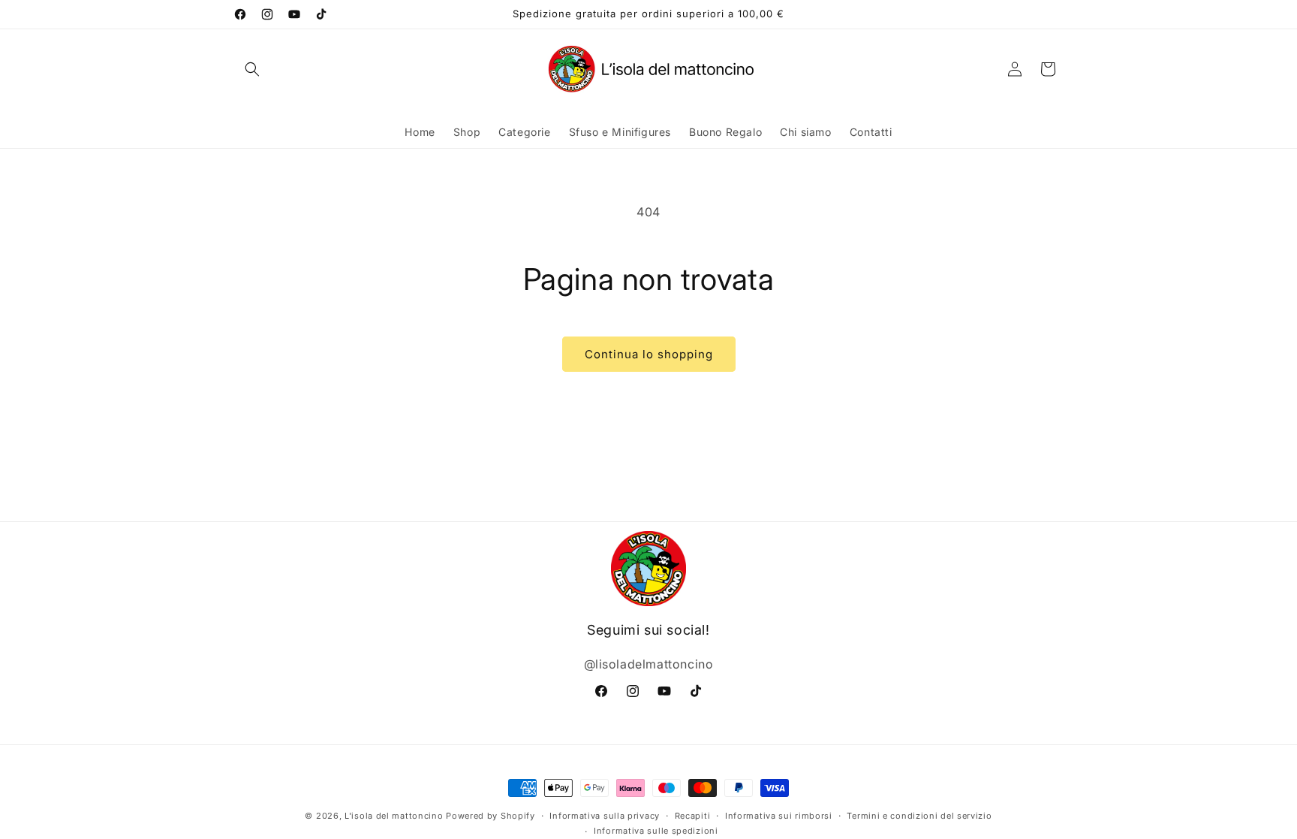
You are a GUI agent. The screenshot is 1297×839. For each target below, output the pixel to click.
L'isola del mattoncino (394, 815)
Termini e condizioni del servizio (919, 815)
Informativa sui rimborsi (778, 815)
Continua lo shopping (649, 354)
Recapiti (693, 815)
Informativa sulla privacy (604, 815)
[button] (252, 69)
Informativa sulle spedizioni (656, 830)
